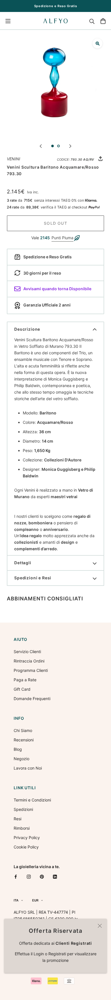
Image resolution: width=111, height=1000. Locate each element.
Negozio (21, 758)
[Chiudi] (100, 926)
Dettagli (22, 562)
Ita (16, 900)
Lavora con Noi (28, 768)
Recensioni (24, 739)
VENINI (13, 158)
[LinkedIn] (55, 876)
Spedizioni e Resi (32, 577)
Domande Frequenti (32, 698)
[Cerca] (91, 21)
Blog (18, 749)
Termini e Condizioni (32, 799)
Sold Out (55, 223)
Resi (17, 818)
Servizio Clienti (27, 651)
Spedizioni (23, 809)
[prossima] (70, 145)
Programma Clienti (31, 670)
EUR (35, 900)
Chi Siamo (23, 730)
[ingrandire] (97, 43)
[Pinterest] (42, 876)
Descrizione (27, 329)
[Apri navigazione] (8, 21)
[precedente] (41, 145)
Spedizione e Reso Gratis (55, 6)
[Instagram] (29, 876)
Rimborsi (22, 828)
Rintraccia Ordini (29, 661)
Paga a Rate (25, 679)
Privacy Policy (27, 837)
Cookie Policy (26, 846)
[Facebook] (16, 876)
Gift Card (22, 689)
